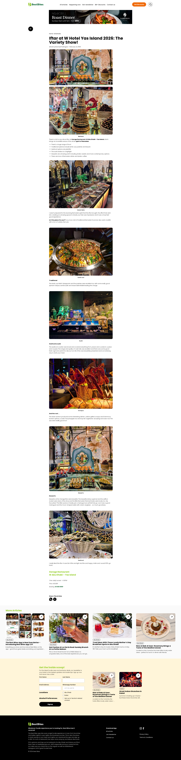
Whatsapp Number (69, 685)
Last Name (66, 677)
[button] (53, 67)
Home (51, 34)
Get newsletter (87, 5)
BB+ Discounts (100, 5)
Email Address (44, 685)
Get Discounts (139, 4)
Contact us (111, 5)
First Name (42, 677)
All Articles (57, 34)
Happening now (75, 5)
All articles (63, 5)
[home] (35, 4)
